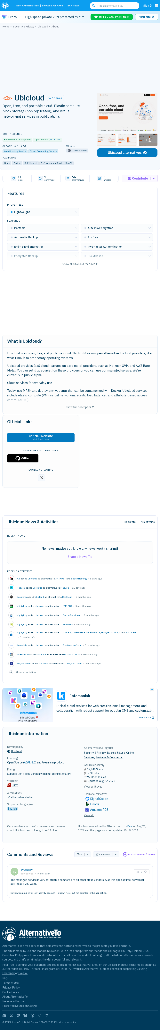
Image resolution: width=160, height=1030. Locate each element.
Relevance (104, 854)
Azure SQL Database (74, 632)
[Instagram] (39, 1016)
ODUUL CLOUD (72, 654)
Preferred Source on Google (19, 1006)
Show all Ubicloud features (80, 264)
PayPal (23, 973)
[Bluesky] (25, 1016)
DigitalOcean (99, 799)
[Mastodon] (18, 1016)
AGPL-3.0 (55, 139)
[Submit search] (93, 5)
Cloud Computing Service (43, 151)
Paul (130, 826)
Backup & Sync (116, 752)
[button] (55, 98)
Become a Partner (13, 1001)
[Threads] (32, 1016)
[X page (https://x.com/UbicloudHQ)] (41, 477)
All (80, 854)
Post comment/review (141, 854)
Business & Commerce (109, 757)
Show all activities (26, 672)
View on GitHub (93, 786)
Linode (94, 804)
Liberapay (8, 973)
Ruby (15, 785)
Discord (112, 965)
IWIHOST (60, 578)
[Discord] (4, 1016)
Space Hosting (79, 578)
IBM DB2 (67, 606)
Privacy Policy (11, 987)
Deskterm (67, 596)
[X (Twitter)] (11, 1016)
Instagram (48, 969)
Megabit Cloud (74, 663)
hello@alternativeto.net (83, 965)
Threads (35, 969)
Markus (41, 951)
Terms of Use (10, 983)
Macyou (64, 587)
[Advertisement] (80, 59)
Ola (29, 951)
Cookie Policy (10, 992)
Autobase (131, 632)
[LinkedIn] (46, 1016)
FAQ (5, 978)
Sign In (147, 5)
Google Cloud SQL (111, 632)
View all (89, 815)
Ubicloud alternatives (125, 152)
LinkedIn (64, 969)
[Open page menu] (156, 5)
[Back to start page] (6, 5)
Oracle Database (71, 615)
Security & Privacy (95, 752)
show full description (80, 407)
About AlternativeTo (15, 996)
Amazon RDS (93, 632)
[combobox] (114, 5)
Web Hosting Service (15, 151)
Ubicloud (32, 578)
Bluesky (24, 969)
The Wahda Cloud (72, 645)
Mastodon (11, 969)
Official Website (41, 437)
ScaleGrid (68, 624)
